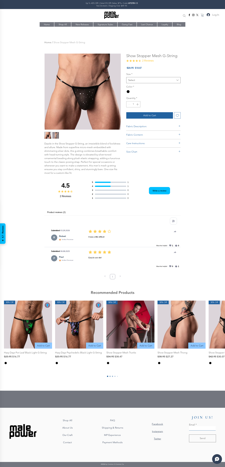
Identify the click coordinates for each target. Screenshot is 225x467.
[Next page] (120, 276)
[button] (202, 15)
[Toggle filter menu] (173, 221)
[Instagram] (193, 14)
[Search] (184, 16)
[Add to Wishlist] (177, 115)
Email (192, 424)
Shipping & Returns (112, 427)
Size (129, 74)
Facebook (157, 424)
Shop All (67, 420)
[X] (197, 14)
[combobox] (153, 80)
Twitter (157, 438)
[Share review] (175, 231)
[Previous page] (105, 276)
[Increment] (138, 104)
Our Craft (67, 435)
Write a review (159, 190)
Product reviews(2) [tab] (56, 212)
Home (47, 42)
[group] (112, 333)
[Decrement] (129, 104)
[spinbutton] (133, 104)
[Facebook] (189, 14)
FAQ (112, 420)
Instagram (157, 431)
